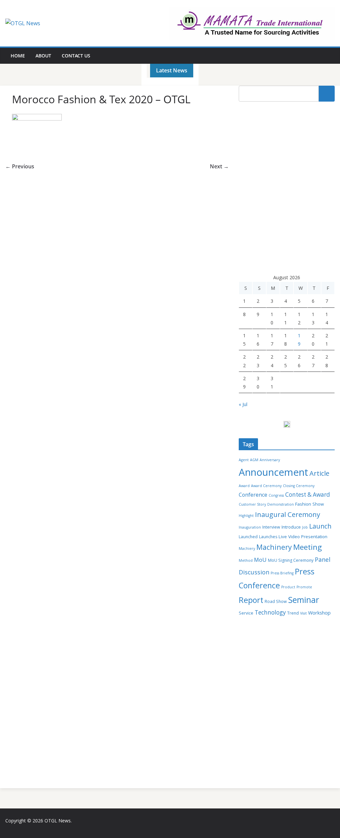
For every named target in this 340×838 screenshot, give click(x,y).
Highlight (246, 515)
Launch (320, 526)
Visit (303, 613)
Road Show (276, 601)
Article (319, 473)
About (43, 55)
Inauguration (250, 527)
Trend (293, 613)
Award (244, 485)
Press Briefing (282, 573)
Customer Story (252, 504)
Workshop (319, 613)
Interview (271, 527)
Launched (248, 537)
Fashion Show (309, 504)
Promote (304, 587)
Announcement (273, 472)
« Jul (243, 404)
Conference (253, 494)
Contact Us (76, 55)
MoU (260, 559)
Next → (219, 166)
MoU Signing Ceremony (290, 560)
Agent (244, 460)
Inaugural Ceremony (287, 514)
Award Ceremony (266, 485)
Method (246, 560)
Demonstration (280, 504)
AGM (254, 460)
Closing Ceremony (298, 485)
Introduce (291, 527)
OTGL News (57, 820)
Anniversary (270, 460)
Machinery (274, 547)
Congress (276, 495)
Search (327, 93)
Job (305, 527)
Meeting (307, 547)
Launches (268, 537)
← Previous (19, 166)
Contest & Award (307, 494)
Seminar (303, 599)
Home (18, 55)
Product (288, 587)
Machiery (247, 548)
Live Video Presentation (303, 537)
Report (251, 600)
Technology (270, 612)
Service (246, 613)
